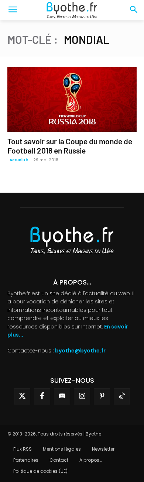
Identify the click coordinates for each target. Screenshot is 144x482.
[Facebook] (42, 396)
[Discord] (62, 396)
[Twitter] (22, 396)
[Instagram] (82, 396)
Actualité (19, 160)
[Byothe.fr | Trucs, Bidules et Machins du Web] (72, 10)
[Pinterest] (102, 396)
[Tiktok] (122, 396)
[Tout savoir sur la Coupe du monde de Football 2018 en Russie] (72, 99)
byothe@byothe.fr (80, 350)
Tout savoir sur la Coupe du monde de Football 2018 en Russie (69, 146)
